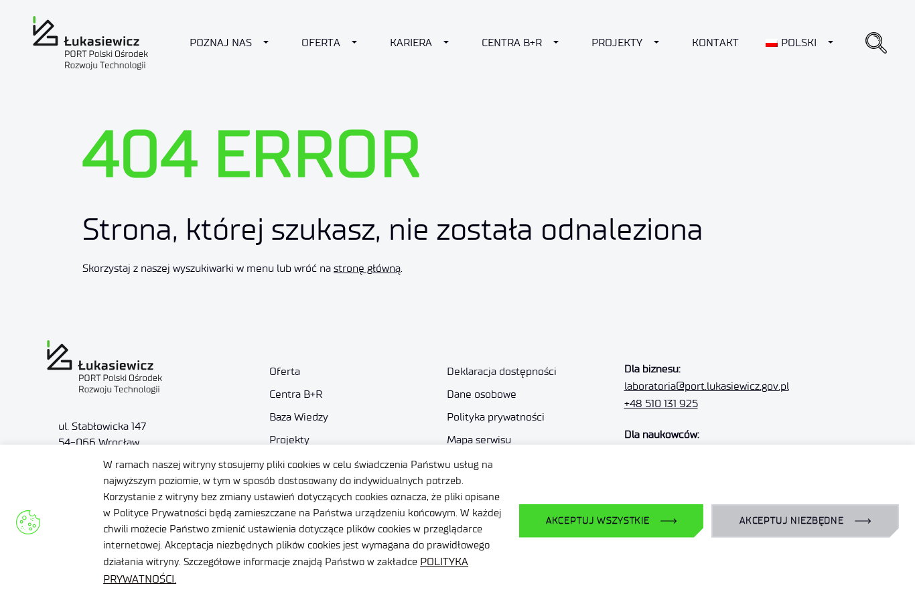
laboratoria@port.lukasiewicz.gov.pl (706, 386)
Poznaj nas (221, 42)
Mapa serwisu (479, 439)
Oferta (320, 42)
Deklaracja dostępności (502, 371)
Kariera (411, 42)
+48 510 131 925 (661, 403)
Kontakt (715, 42)
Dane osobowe (481, 394)
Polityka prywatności (496, 416)
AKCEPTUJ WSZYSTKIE (598, 520)
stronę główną (367, 268)
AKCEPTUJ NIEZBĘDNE (792, 520)
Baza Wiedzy (298, 416)
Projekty (616, 42)
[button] (876, 43)
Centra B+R (512, 42)
